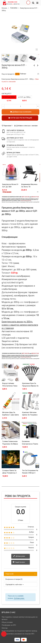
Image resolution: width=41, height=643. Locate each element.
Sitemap (5, 628)
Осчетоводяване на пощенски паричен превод (19, 631)
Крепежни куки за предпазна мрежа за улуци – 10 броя (30, 385)
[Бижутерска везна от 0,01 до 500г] (11, 173)
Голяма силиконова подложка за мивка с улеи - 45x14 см (10, 443)
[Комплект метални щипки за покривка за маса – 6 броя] (30, 401)
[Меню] (37, 3)
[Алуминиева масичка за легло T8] (30, 173)
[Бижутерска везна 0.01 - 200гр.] (36, 49)
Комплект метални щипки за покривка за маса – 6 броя (29, 414)
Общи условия (7, 622)
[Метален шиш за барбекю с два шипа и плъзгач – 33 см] (11, 401)
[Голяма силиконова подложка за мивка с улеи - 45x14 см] (11, 430)
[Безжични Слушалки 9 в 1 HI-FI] (34, 65)
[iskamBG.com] (11, 2)
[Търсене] (33, 3)
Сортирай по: (10, 584)
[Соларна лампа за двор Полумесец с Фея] (11, 459)
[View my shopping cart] (28, 3)
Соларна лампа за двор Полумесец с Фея (9, 473)
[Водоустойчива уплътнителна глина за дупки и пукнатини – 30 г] (11, 372)
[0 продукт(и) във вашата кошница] (4, 634)
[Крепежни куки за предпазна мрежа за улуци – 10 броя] (30, 372)
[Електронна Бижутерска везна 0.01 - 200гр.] (37, 65)
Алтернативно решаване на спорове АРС (19, 634)
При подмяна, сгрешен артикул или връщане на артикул (19, 618)
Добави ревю (20, 556)
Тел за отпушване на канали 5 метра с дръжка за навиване (30, 473)
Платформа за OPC (9, 625)
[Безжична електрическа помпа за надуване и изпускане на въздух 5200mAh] (30, 430)
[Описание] (20, 192)
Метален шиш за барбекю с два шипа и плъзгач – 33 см (10, 414)
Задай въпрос (20, 562)
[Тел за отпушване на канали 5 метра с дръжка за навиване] (30, 459)
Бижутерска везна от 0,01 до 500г (10, 185)
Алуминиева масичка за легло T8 (29, 185)
